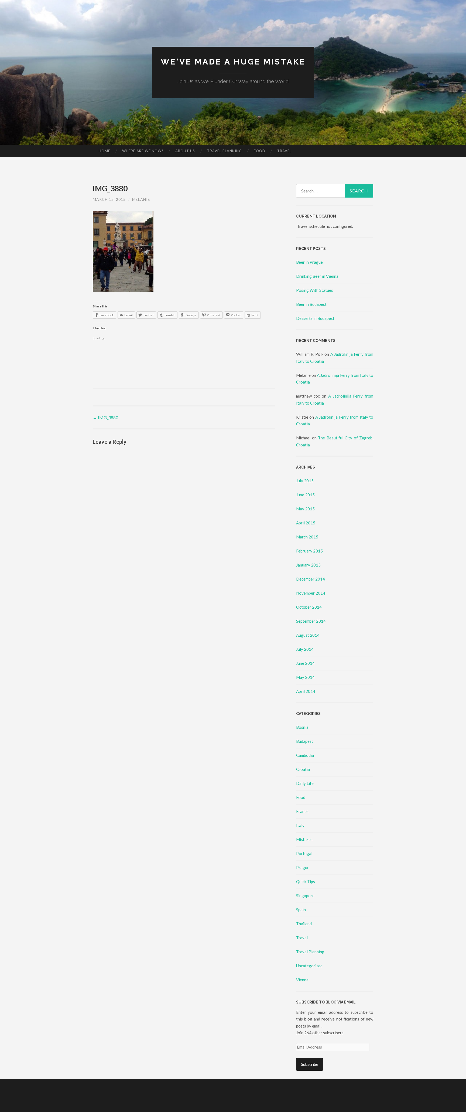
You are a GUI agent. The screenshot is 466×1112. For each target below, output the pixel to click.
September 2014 (311, 621)
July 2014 (305, 649)
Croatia (303, 769)
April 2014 (305, 691)
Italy (300, 825)
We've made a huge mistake (233, 61)
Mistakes (304, 839)
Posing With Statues (314, 290)
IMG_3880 (105, 417)
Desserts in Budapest (315, 318)
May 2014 (305, 677)
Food (259, 151)
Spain (301, 909)
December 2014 (310, 579)
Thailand (304, 923)
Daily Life (305, 783)
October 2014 (309, 607)
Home (104, 151)
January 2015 (308, 564)
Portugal (304, 853)
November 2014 (310, 593)
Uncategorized (309, 965)
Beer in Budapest (311, 304)
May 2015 (305, 508)
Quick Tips (305, 881)
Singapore (305, 895)
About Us (185, 151)
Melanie (141, 199)
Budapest (304, 741)
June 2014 (305, 663)
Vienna (302, 979)
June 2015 (305, 494)
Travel (284, 151)
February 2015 (309, 550)
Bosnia (302, 727)
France (302, 811)
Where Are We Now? (142, 151)
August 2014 (308, 635)
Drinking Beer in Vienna (317, 276)
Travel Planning (224, 151)
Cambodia (305, 755)
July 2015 (305, 480)
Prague (302, 867)
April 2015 (305, 522)
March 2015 (307, 536)
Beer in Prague (309, 262)
